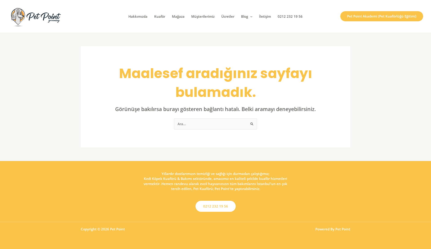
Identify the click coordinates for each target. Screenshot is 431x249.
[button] (250, 16)
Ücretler (227, 16)
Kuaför (159, 16)
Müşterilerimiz (203, 16)
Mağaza (178, 16)
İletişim (265, 16)
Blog (244, 16)
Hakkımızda (137, 16)
